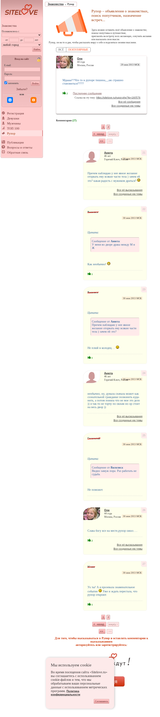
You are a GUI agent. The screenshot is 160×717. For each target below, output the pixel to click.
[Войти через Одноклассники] (33, 100)
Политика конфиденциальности (65, 693)
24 (143, 373)
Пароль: (8, 74)
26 (143, 510)
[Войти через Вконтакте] (10, 100)
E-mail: (7, 65)
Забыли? (21, 89)
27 (143, 563)
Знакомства (9, 25)
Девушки (13, 118)
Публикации (15, 142)
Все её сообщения (129, 101)
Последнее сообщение (87, 93)
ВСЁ (61, 49)
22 (143, 209)
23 (143, 289)
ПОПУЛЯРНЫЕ (78, 49)
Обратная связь (17, 152)
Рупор (11, 133)
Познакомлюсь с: (11, 31)
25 (143, 435)
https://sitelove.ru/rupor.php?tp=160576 (118, 97)
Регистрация (15, 113)
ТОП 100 (13, 128)
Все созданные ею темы (125, 105)
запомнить (13, 83)
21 (143, 152)
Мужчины (14, 123)
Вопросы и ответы (19, 147)
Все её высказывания (129, 190)
